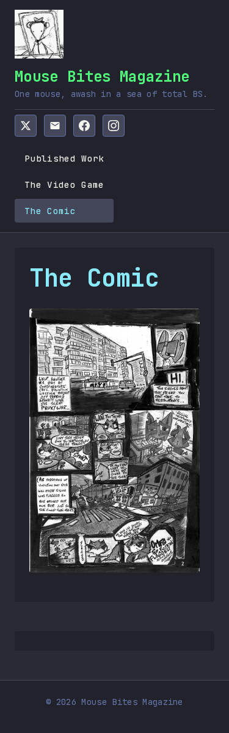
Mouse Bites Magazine (102, 76)
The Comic (50, 210)
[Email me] (55, 126)
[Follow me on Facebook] (84, 126)
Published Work (64, 158)
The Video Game (64, 184)
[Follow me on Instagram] (114, 126)
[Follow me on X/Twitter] (26, 126)
